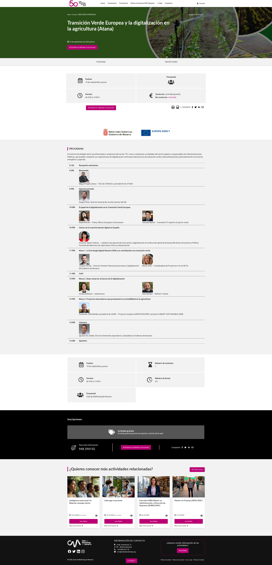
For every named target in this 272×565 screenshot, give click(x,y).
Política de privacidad (178, 560)
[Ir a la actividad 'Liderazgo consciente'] (118, 486)
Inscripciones (171, 62)
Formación (123, 3)
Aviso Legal (189, 560)
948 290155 (87, 449)
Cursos (74, 14)
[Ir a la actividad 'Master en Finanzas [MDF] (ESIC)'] (189, 486)
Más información (75, 526)
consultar (172, 97)
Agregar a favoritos (195, 14)
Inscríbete (83, 521)
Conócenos (112, 3)
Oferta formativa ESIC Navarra (142, 3)
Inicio (103, 3)
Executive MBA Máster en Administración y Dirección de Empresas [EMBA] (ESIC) (152, 503)
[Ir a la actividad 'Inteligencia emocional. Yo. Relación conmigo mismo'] (83, 486)
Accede (202, 3)
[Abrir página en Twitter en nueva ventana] (74, 552)
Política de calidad (166, 560)
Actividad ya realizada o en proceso (82, 47)
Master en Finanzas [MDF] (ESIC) (188, 501)
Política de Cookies (198, 560)
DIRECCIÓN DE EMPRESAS (87, 14)
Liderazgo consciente (113, 501)
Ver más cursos (197, 469)
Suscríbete (183, 550)
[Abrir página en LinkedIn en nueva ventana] (78, 552)
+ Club (159, 3)
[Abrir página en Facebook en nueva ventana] (69, 552)
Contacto (168, 3)
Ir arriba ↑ (131, 561)
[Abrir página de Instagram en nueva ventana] (83, 552)
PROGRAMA (101, 62)
